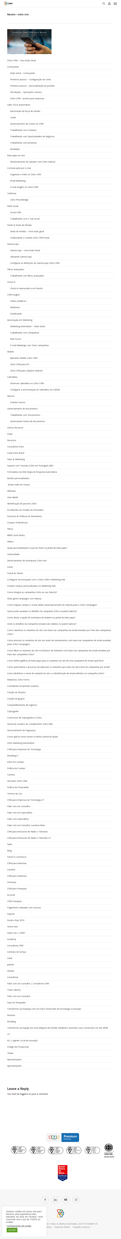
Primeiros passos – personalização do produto (32, 85)
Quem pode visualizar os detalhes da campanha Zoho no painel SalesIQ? (42, 611)
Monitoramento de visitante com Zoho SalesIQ (32, 161)
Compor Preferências (17, 522)
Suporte (11, 913)
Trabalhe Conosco (81, 1227)
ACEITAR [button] (12, 1230)
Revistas (11, 1015)
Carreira (11, 774)
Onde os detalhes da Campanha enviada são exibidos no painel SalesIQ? (41, 623)
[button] (115, 3)
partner (10, 964)
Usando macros (17, 402)
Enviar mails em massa (18, 484)
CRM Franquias (14, 901)
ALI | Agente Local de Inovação (22, 1040)
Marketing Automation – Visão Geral (27, 326)
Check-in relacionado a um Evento (26, 288)
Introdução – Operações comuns (26, 92)
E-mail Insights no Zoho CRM (24, 187)
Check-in (11, 282)
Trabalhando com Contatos (23, 130)
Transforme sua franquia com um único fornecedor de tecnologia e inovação (44, 1008)
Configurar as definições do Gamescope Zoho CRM (34, 263)
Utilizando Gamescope (21, 256)
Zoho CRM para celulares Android (26, 370)
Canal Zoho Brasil (15, 453)
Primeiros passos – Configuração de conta (30, 79)
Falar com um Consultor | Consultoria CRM (28, 983)
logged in (24, 1094)
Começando (13, 66)
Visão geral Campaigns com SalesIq (24, 598)
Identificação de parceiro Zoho (22, 503)
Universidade (13, 554)
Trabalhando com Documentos (25, 415)
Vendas (10, 970)
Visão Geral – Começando (22, 73)
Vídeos (10, 541)
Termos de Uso (14, 793)
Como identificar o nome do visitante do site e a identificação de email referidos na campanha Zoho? (55, 673)
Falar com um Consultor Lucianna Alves (26, 825)
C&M (9, 958)
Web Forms (15, 339)
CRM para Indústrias (17, 875)
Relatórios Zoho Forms (18, 679)
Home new (12, 926)
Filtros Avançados (15, 269)
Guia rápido (12, 497)
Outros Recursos (15, 427)
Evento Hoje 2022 (15, 920)
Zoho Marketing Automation (21, 743)
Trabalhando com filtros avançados (27, 275)
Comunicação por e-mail (19, 168)
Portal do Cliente (15, 573)
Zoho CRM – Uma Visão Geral (21, 60)
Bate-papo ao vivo (16, 155)
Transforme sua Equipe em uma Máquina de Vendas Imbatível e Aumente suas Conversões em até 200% (57, 1027)
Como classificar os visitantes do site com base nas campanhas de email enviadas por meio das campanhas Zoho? (59, 632)
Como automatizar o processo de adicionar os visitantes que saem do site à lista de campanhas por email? (58, 667)
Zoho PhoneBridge (19, 199)
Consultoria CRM (15, 945)
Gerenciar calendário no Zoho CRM (27, 383)
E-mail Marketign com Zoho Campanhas (29, 345)
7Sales (10, 1053)
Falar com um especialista (19, 812)
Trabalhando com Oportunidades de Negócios (32, 136)
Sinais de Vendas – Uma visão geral (27, 231)
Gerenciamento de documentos (22, 408)
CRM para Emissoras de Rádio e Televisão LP (29, 838)
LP (8, 1034)
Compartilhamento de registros (22, 705)
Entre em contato (15, 762)
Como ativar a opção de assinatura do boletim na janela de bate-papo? (41, 617)
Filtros (10, 528)
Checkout (11, 882)
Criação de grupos (16, 698)
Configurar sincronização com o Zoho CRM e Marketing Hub (36, 579)
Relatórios (15, 307)
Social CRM (15, 212)
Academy (11, 939)
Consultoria (12, 977)
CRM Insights (13, 294)
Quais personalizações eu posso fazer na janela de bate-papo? (37, 547)
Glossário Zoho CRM (17, 781)
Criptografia (12, 711)
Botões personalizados (18, 478)
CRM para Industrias (17, 863)
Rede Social (12, 206)
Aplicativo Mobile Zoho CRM (23, 358)
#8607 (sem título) (16, 535)
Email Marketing (18, 180)
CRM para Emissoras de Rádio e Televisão (27, 831)
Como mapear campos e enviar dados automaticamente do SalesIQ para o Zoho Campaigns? (52, 604)
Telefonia (11, 193)
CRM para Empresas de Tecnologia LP (25, 800)
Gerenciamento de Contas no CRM (27, 123)
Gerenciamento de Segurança (21, 730)
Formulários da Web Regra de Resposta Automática (32, 472)
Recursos (11, 440)
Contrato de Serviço (16, 951)
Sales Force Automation (18, 104)
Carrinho (11, 869)
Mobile (10, 351)
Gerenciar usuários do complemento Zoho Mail (30, 724)
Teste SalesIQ (14, 989)
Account (11, 894)
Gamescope (13, 244)
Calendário (12, 377)
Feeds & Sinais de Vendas (19, 225)
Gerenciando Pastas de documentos (27, 421)
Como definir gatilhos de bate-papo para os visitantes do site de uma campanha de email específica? (55, 660)
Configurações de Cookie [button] (19, 1225)
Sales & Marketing (16, 459)
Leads (13, 117)
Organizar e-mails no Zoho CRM (25, 174)
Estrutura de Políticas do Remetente (24, 516)
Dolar (10, 434)
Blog (9, 850)
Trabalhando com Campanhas (24, 332)
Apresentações (14, 1059)
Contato (48, 1227)
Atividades (15, 149)
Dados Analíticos (18, 301)
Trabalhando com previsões (23, 142)
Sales (9, 844)
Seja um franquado (16, 1002)
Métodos (11, 491)
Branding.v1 (12, 755)
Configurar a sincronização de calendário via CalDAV (35, 389)
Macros (10, 396)
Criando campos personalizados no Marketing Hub (31, 585)
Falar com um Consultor (18, 806)
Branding (11, 1021)
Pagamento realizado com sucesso (24, 907)
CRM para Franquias (17, 888)
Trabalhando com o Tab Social (25, 218)
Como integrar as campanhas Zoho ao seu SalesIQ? (32, 592)
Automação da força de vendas (25, 111)
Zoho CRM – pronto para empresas (27, 98)
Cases (10, 566)
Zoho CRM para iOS (19, 364)
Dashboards (16, 313)
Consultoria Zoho (15, 446)
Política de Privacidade (18, 787)
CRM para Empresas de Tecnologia (24, 749)
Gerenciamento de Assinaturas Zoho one (27, 560)
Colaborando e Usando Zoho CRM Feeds (30, 237)
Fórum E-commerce (16, 856)
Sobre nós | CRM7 (16, 932)
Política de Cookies (16, 768)
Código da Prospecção (18, 1046)
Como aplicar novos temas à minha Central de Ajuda (32, 736)
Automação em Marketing (19, 320)
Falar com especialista (17, 819)
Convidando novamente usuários (23, 686)
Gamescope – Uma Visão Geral (25, 250)
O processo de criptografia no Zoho (24, 717)
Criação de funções (16, 692)
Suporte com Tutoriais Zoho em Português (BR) (30, 465)
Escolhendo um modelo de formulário (25, 509)
